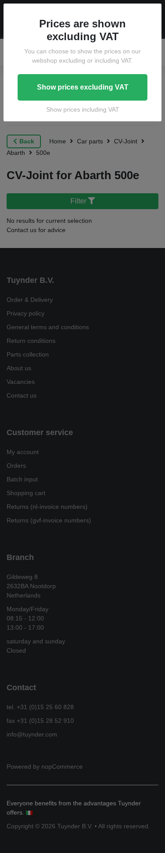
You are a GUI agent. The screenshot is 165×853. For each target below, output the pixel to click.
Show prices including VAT (82, 109)
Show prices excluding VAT (82, 87)
